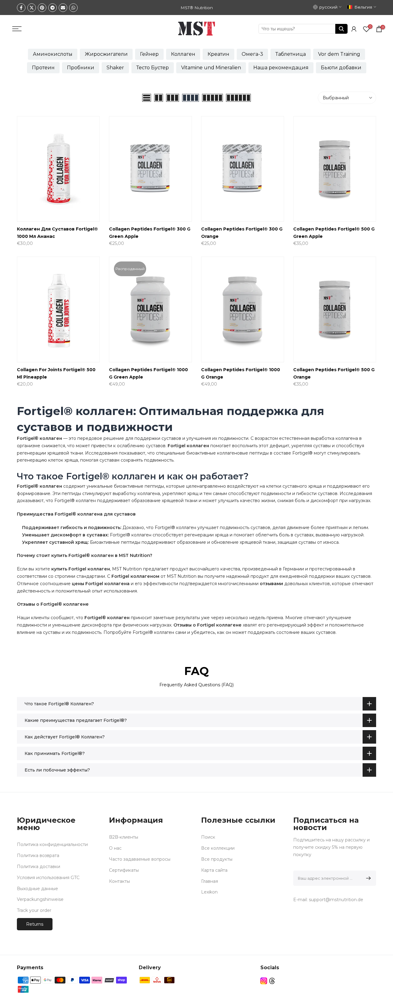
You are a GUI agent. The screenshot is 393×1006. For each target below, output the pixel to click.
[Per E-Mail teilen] (63, 7)
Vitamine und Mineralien (211, 67)
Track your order (34, 910)
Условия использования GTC (48, 877)
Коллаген (183, 54)
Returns (34, 924)
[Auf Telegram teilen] (52, 7)
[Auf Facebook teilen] (21, 7)
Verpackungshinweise (40, 899)
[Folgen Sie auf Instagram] (263, 981)
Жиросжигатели (106, 54)
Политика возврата (38, 855)
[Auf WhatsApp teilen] (73, 7)
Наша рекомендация (281, 67)
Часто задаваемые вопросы (139, 859)
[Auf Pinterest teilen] (42, 7)
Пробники (80, 67)
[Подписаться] (367, 878)
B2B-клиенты (123, 837)
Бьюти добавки (341, 67)
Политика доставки (38, 866)
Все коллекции (218, 848)
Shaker (115, 67)
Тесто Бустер (152, 67)
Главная (209, 881)
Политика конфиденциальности (52, 844)
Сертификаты (124, 870)
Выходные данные (37, 888)
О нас (115, 848)
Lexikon (209, 892)
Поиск (208, 837)
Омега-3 (252, 54)
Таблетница (290, 54)
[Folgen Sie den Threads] (272, 981)
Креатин (218, 54)
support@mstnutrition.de (336, 899)
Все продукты (216, 859)
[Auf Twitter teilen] (31, 7)
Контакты (119, 881)
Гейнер (149, 54)
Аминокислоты (52, 54)
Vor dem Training (339, 54)
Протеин (43, 67)
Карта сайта (214, 870)
